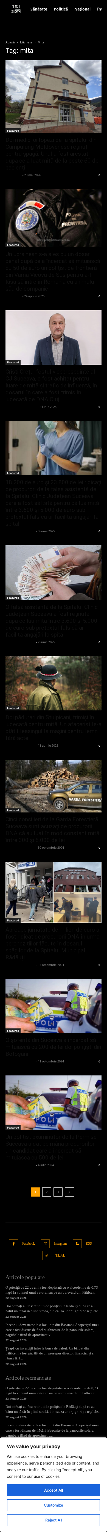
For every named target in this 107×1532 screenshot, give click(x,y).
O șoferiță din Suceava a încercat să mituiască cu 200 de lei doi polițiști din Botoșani (53, 1047)
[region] (53, 1484)
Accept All (53, 1490)
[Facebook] (13, 1244)
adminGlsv (13, 175)
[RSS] (77, 1244)
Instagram (60, 1244)
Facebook (28, 1244)
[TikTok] (46, 1255)
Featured (13, 130)
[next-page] (69, 1192)
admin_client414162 (20, 407)
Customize (53, 1505)
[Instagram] (45, 1244)
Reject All (53, 1520)
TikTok (60, 1255)
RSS (89, 1244)
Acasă (10, 42)
